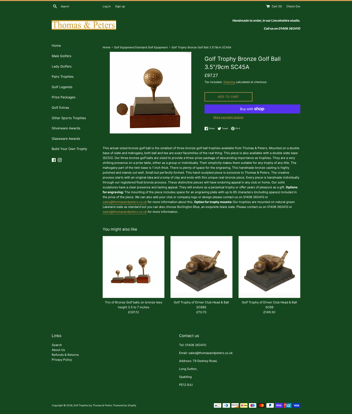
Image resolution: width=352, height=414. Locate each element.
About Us (58, 350)
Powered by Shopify (124, 405)
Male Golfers (61, 56)
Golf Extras (60, 107)
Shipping (229, 82)
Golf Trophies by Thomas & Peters (93, 405)
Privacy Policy (62, 360)
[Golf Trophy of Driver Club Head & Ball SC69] (269, 267)
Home (56, 45)
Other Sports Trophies (69, 118)
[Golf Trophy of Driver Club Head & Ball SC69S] (201, 267)
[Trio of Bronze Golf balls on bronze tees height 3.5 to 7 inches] (133, 267)
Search (57, 345)
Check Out (293, 6)
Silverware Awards (66, 128)
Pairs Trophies (63, 76)
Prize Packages (63, 97)
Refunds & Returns (65, 355)
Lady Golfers (62, 66)
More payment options (228, 117)
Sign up (120, 6)
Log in (107, 6)
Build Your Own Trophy (69, 149)
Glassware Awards (66, 139)
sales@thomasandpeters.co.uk (125, 202)
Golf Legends (62, 87)
